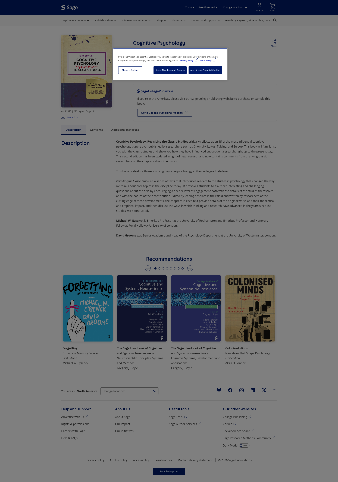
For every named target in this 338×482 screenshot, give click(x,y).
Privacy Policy (187, 60)
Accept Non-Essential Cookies (205, 70)
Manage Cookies (130, 70)
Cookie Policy (205, 60)
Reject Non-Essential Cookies (170, 70)
